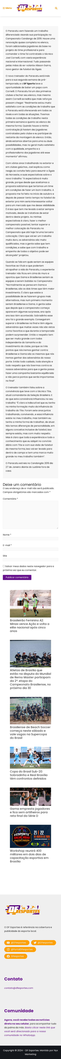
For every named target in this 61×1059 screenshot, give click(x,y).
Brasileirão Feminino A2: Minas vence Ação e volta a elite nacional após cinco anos (29, 625)
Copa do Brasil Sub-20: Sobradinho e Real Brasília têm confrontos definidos (29, 775)
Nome (7, 534)
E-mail (7, 545)
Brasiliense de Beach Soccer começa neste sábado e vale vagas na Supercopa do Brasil (30, 732)
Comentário (10, 498)
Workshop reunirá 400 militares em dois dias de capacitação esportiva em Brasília (29, 856)
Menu (9, 8)
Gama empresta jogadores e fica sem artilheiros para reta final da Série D (30, 812)
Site (5, 555)
